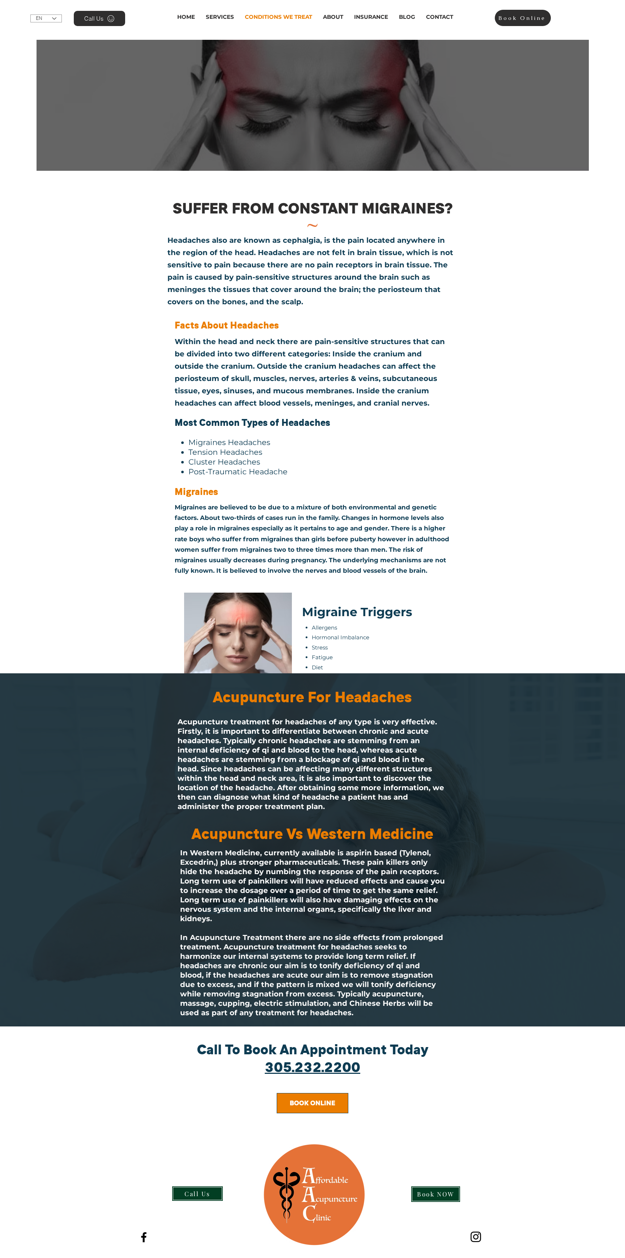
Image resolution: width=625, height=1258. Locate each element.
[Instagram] (476, 1237)
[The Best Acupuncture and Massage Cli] (143, 1237)
